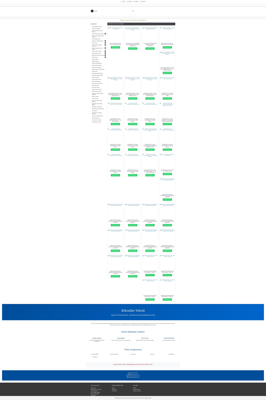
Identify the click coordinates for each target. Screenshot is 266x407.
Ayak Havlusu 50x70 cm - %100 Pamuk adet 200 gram (167, 44)
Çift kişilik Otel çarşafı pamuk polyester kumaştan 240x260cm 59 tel (149, 145)
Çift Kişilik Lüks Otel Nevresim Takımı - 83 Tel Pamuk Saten (115, 120)
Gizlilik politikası (94, 390)
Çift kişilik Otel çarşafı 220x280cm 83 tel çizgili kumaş (167, 145)
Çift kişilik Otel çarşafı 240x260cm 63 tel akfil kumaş (132, 145)
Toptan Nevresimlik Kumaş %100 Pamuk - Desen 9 (149, 272)
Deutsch (136, 1)
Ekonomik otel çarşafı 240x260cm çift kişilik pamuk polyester (167, 246)
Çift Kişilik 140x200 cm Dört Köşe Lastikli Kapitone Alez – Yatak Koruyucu (167, 69)
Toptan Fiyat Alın (115, 47)
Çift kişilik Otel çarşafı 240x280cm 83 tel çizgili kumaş (115, 171)
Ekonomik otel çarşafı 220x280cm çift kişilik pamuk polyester (133, 246)
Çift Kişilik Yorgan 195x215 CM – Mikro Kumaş (167, 170)
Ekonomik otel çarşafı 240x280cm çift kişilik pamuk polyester (115, 272)
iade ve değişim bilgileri (95, 392)
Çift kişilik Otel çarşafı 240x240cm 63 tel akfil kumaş (115, 145)
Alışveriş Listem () (137, 390)
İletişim (113, 387)
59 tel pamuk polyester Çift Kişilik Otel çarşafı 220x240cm (150, 44)
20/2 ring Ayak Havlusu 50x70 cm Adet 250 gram (115, 44)
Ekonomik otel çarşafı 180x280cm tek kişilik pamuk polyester (133, 221)
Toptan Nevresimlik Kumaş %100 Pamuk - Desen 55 (167, 296)
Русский (143, 1)
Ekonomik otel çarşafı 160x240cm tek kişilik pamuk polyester (167, 195)
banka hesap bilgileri (95, 393)
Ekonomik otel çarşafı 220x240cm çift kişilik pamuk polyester (115, 246)
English (130, 1)
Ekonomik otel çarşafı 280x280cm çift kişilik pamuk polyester (133, 272)
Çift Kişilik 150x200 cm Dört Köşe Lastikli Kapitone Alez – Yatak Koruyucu (115, 94)
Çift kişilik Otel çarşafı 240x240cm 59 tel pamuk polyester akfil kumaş (167, 120)
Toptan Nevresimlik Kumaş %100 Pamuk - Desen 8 (167, 272)
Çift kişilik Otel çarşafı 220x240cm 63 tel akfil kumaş (150, 120)
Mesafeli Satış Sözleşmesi (96, 389)
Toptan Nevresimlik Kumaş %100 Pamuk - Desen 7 (149, 296)
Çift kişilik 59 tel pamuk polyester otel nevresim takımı (167, 94)
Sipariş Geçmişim (136, 389)
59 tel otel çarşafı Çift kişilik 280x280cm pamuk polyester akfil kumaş (133, 44)
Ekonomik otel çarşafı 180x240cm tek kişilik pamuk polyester (115, 221)
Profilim (134, 387)
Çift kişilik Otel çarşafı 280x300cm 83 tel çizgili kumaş (132, 171)
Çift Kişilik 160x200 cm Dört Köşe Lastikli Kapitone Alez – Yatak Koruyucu (133, 94)
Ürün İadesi (114, 389)
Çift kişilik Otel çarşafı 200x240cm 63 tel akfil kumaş (132, 120)
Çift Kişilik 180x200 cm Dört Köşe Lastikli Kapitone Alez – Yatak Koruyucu (150, 94)
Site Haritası (114, 390)
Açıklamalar (93, 395)
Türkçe (124, 1)
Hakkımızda (93, 387)
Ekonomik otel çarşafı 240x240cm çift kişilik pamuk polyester (150, 246)
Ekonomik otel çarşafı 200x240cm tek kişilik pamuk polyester (150, 221)
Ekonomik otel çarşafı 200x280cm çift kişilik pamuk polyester (167, 221)
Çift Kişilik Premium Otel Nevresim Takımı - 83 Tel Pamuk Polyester (150, 171)
